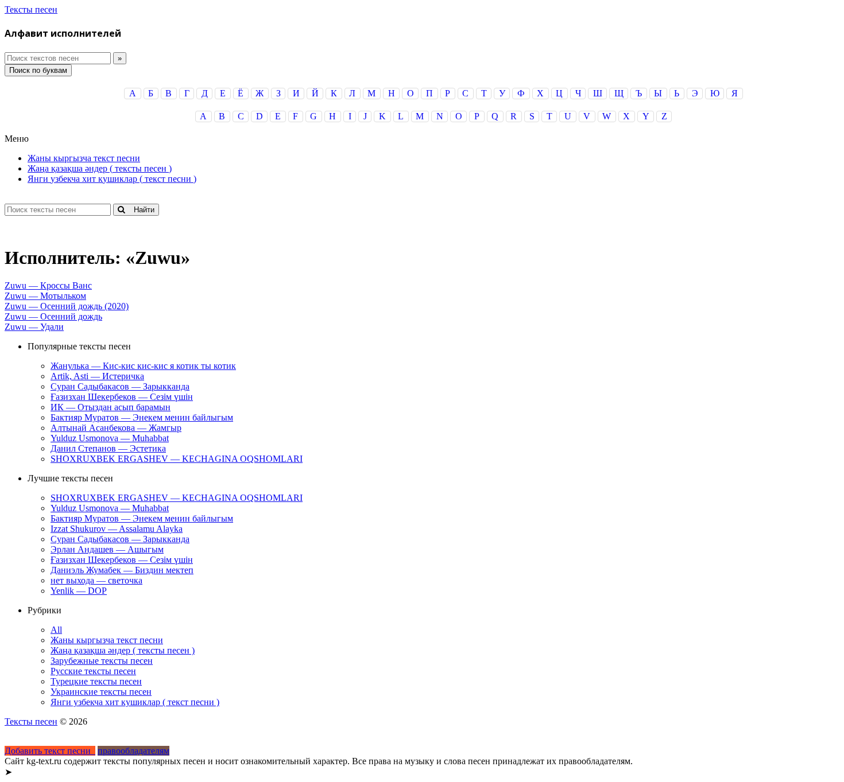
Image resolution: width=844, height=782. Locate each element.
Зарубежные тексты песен (102, 661)
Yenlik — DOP (79, 591)
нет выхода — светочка (96, 580)
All (56, 630)
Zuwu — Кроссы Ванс (48, 285)
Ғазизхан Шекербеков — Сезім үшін (122, 397)
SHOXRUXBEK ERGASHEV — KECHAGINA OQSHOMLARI (177, 459)
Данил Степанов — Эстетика (108, 448)
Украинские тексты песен (101, 692)
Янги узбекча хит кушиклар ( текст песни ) (112, 179)
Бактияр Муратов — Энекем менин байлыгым (142, 417)
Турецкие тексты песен (96, 681)
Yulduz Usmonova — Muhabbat (110, 438)
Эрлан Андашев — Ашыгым (107, 549)
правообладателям (133, 751)
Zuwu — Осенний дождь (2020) (67, 306)
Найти (139, 209)
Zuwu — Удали (34, 327)
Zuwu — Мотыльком (45, 296)
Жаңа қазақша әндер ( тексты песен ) (100, 168)
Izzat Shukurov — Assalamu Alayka (117, 529)
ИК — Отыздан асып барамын (111, 407)
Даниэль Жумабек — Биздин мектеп (122, 570)
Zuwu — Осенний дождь (53, 316)
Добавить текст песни (50, 751)
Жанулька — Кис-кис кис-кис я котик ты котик (143, 366)
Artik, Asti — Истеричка (97, 376)
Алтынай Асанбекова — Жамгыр (116, 428)
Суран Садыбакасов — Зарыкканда (120, 386)
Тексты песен (31, 9)
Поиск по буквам (38, 70)
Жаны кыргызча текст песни (84, 158)
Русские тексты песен (93, 671)
